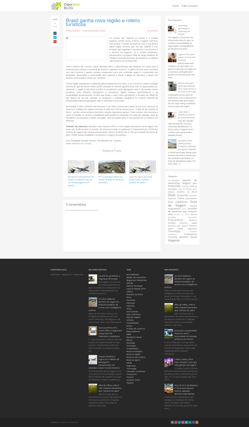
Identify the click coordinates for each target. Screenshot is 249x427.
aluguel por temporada (182, 184)
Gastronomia (191, 198)
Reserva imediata (134, 351)
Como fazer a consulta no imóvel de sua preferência (186, 115)
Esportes (172, 198)
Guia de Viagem (93, 30)
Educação (193, 195)
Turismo (172, 237)
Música (194, 214)
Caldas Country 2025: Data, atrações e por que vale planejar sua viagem (185, 362)
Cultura (171, 191)
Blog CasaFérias (74, 30)
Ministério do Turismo (82, 143)
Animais (185, 186)
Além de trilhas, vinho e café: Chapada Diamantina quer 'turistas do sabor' (110, 388)
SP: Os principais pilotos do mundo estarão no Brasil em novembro (111, 179)
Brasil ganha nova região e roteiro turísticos (103, 21)
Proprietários (175, 219)
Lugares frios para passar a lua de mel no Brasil (186, 57)
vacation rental (188, 237)
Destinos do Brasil (187, 191)
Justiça (184, 209)
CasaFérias (55, 422)
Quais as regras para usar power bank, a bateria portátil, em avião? (140, 179)
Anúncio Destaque (134, 285)
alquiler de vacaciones (136, 277)
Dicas (85, 30)
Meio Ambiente (190, 211)
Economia (182, 195)
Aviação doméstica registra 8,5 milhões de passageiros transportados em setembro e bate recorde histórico (104, 362)
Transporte (190, 234)
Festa (181, 198)
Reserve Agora (133, 360)
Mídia (170, 214)
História (193, 205)
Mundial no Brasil (181, 214)
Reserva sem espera (178, 225)
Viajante (102, 30)
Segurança (192, 228)
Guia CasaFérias (178, 201)
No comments (153, 30)
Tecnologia (174, 231)
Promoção (192, 217)
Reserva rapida (188, 223)
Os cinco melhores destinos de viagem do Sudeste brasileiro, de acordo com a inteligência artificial (105, 305)
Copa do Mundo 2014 (187, 189)
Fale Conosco (190, 6)
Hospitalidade (174, 208)
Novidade (172, 217)
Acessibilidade (173, 180)
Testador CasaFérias (135, 371)
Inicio (175, 6)
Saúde (180, 228)
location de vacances (135, 328)
